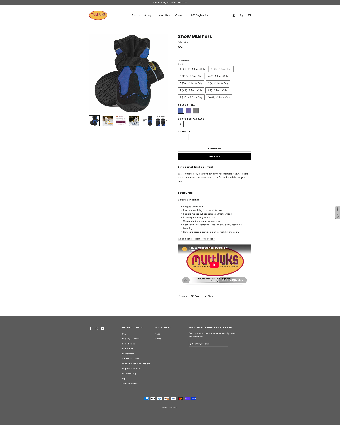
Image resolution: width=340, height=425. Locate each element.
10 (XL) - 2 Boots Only (219, 97)
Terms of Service (130, 383)
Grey (196, 110)
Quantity (184, 131)
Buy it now (214, 156)
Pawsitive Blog (129, 373)
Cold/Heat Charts (130, 358)
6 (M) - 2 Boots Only (218, 83)
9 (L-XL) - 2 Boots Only (191, 97)
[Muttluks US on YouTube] (102, 328)
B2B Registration (200, 15)
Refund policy (128, 343)
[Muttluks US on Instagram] (96, 328)
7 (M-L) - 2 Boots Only (191, 90)
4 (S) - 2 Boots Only (218, 76)
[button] (183, 60)
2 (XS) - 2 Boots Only (221, 69)
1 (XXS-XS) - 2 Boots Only (192, 69)
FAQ (124, 333)
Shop (135, 15)
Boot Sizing (127, 348)
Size (180, 64)
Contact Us (180, 15)
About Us (163, 15)
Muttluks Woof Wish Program (136, 363)
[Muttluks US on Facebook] (90, 328)
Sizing (148, 15)
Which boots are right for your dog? (196, 238)
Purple (188, 110)
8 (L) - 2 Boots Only (217, 90)
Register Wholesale (131, 368)
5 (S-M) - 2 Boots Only (191, 83)
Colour (186, 105)
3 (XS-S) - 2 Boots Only (191, 76)
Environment (128, 353)
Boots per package (191, 119)
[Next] (166, 120)
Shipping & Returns (131, 338)
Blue (181, 110)
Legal (124, 378)
